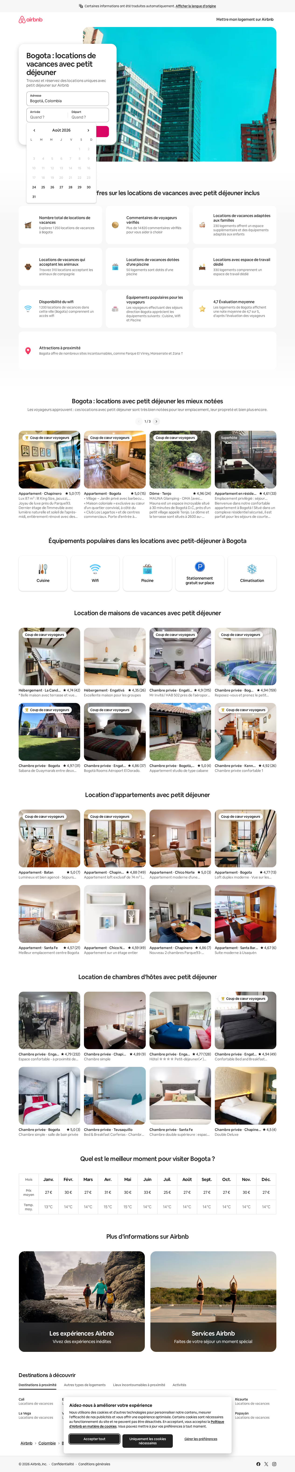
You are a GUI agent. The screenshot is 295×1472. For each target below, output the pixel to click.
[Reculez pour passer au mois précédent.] (34, 130)
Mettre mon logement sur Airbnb (245, 19)
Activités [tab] (179, 1385)
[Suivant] (156, 421)
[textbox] (47, 117)
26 (52, 187)
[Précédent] (139, 421)
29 (79, 187)
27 (61, 187)
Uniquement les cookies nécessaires (147, 1441)
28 (70, 187)
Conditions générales (94, 1464)
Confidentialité (63, 1464)
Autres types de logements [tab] (85, 1385)
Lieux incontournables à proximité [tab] (139, 1385)
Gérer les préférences (200, 1439)
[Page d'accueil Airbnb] (30, 19)
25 (43, 187)
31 (34, 197)
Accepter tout (94, 1439)
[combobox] (67, 101)
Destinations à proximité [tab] (37, 1385)
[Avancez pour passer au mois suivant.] (88, 130)
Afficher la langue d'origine (196, 6)
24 (34, 187)
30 (89, 187)
